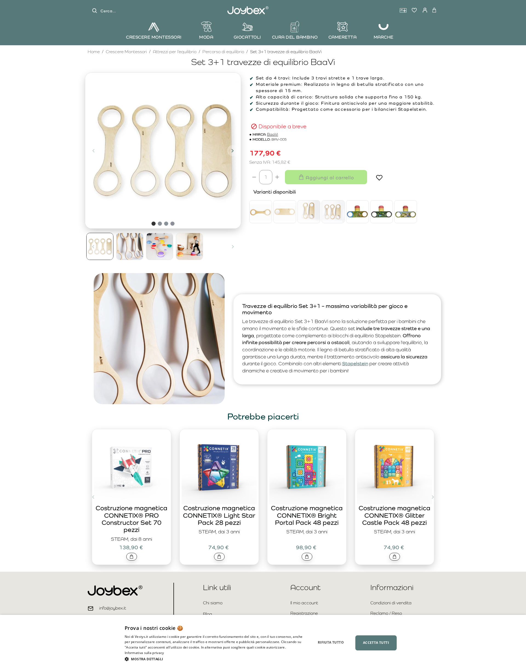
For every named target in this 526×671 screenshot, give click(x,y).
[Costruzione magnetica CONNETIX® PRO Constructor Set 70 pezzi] (131, 466)
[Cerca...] (94, 11)
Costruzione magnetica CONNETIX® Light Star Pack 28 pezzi (219, 515)
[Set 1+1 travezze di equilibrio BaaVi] (309, 211)
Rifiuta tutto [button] (331, 642)
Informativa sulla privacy (144, 652)
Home (94, 51)
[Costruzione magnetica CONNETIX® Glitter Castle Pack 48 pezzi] (394, 466)
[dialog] (263, 643)
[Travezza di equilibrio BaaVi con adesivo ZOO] (405, 211)
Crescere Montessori (126, 51)
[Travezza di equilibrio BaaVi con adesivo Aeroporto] (381, 211)
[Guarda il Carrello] (434, 10)
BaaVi (272, 134)
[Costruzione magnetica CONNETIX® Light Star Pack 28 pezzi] (219, 466)
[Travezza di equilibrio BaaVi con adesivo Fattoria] (357, 211)
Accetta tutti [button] (376, 642)
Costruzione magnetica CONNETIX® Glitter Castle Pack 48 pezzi (394, 515)
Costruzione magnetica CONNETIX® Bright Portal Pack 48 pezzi (307, 515)
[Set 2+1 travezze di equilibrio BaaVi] (333, 211)
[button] (93, 150)
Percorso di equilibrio (223, 51)
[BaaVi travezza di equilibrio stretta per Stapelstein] (260, 211)
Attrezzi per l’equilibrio (174, 51)
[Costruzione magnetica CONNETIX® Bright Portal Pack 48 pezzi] (306, 466)
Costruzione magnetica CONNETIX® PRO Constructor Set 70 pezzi (131, 518)
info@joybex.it (112, 608)
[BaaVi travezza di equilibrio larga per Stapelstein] (284, 211)
